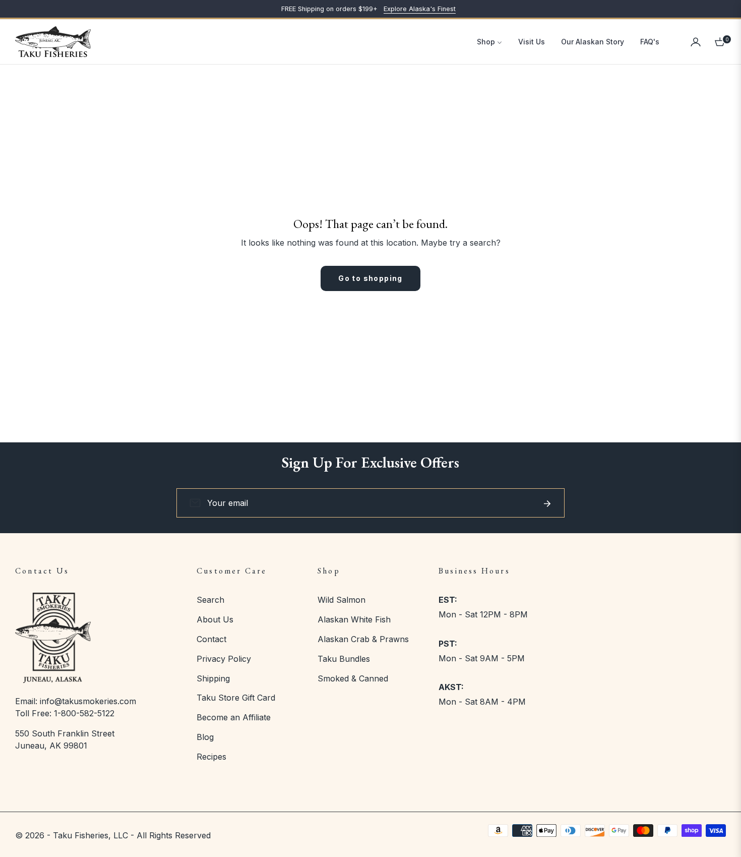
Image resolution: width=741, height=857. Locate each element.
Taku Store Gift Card (236, 698)
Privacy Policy (224, 659)
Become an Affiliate (234, 717)
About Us (215, 619)
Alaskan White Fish (354, 619)
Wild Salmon (341, 600)
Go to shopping (370, 278)
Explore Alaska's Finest (420, 9)
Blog (205, 737)
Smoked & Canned (353, 678)
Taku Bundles (344, 659)
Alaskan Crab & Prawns (363, 639)
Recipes (211, 757)
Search (210, 600)
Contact (211, 639)
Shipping (213, 678)
